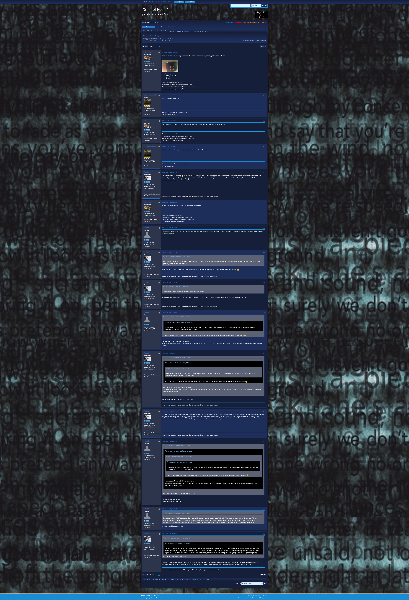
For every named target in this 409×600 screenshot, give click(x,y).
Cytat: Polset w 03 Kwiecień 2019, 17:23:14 (177, 317)
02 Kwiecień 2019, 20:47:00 (169, 227)
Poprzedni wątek (248, 40)
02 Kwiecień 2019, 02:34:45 (169, 172)
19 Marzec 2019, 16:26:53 (170, 52)
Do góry (145, 574)
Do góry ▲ (265, 595)
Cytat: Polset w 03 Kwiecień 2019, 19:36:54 (177, 513)
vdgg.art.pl (238, 22)
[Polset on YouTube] (144, 192)
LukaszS (147, 52)
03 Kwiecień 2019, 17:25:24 (169, 282)
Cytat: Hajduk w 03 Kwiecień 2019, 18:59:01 (177, 357)
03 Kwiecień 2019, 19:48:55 (169, 441)
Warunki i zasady (257, 595)
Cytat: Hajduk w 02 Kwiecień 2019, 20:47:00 (177, 256)
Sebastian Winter (150, 95)
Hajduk (146, 228)
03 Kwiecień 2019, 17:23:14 (169, 252)
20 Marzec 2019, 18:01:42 (169, 146)
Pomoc (250, 595)
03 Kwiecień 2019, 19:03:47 (169, 353)
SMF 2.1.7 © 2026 (145, 595)
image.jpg (169, 74)
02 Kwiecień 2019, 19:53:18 (169, 202)
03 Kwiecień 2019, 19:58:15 (169, 509)
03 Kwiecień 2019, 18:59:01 (169, 312)
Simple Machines (155, 595)
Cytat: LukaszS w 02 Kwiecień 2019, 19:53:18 (178, 287)
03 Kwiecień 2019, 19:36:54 (169, 411)
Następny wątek (261, 40)
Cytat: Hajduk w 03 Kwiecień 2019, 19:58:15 (177, 538)
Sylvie (192, 31)
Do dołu (145, 46)
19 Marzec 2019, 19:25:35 (169, 120)
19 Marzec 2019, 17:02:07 (169, 95)
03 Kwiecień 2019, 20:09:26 (169, 533)
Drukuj (263, 46)
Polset (146, 172)
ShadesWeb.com (155, 598)
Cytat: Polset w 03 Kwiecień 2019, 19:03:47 (177, 445)
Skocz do (238, 583)
